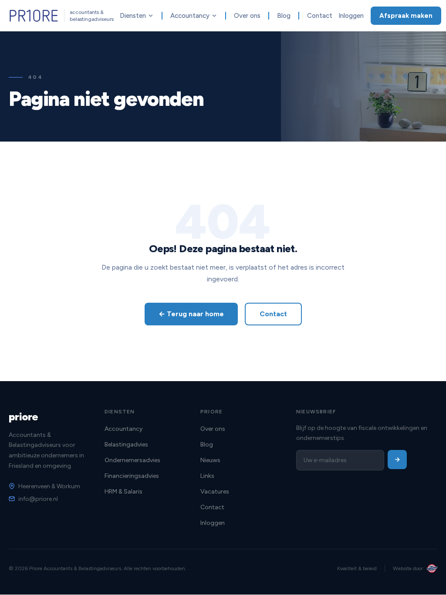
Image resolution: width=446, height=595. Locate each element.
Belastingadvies (126, 444)
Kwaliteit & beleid (357, 568)
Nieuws (210, 460)
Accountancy (189, 16)
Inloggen (351, 16)
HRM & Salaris (123, 491)
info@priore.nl (38, 499)
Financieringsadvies (132, 476)
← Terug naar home (191, 314)
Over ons (247, 16)
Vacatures (214, 491)
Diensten (133, 16)
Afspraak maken (405, 16)
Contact (319, 16)
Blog (284, 16)
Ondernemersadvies (132, 460)
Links (207, 476)
